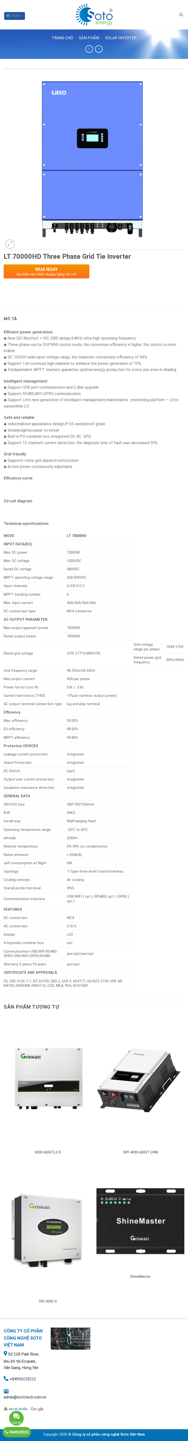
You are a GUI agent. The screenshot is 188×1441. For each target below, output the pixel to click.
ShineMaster (140, 1277)
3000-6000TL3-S (48, 1152)
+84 (13, 1379)
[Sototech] (94, 15)
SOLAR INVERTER (120, 38)
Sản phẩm (89, 38)
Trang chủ (62, 38)
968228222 (26, 1379)
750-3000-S (47, 1301)
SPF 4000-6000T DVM (140, 1152)
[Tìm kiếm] (181, 14)
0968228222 (18, 1432)
